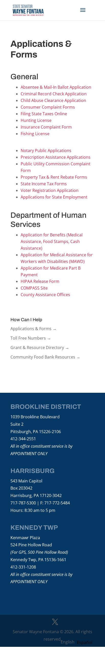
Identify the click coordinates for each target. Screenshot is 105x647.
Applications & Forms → (33, 328)
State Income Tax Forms (44, 184)
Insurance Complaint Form (46, 127)
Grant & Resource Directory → (39, 347)
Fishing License (35, 133)
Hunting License (36, 120)
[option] (84, 642)
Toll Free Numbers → (30, 338)
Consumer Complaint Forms (48, 107)
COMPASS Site (34, 288)
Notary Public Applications (46, 150)
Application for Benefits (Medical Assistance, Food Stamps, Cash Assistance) (52, 241)
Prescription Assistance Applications (55, 157)
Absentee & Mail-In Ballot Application (56, 87)
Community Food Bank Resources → (45, 357)
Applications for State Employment (54, 197)
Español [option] (84, 642)
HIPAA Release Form (40, 281)
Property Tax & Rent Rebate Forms (54, 177)
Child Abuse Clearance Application (53, 100)
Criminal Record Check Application (54, 94)
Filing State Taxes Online (44, 114)
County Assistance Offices (45, 294)
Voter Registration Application (49, 190)
